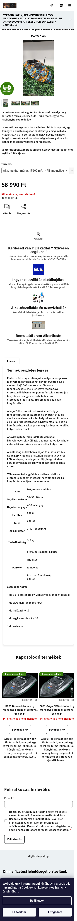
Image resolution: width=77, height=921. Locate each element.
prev (4, 692)
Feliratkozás (14, 839)
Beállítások (37, 900)
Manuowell (38, 36)
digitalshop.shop (38, 856)
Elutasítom (19, 912)
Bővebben (18, 729)
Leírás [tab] (11, 361)
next (73, 692)
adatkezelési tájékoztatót (24, 826)
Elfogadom (55, 912)
